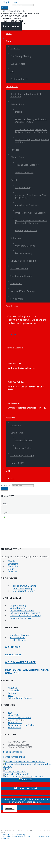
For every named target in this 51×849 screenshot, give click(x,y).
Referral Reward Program (20, 698)
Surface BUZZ (14, 727)
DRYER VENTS (13, 655)
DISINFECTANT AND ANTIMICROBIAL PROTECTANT (26, 671)
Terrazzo (12, 571)
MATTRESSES (12, 647)
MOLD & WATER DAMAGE (20, 662)
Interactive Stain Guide (19, 717)
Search (4, 488)
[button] (10, 808)
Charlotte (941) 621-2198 (20, 747)
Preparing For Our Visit (21, 617)
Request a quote (11, 26)
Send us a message (12, 751)
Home (5, 503)
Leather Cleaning (18, 640)
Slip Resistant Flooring (24, 590)
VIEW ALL (13, 334)
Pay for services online (14, 756)
